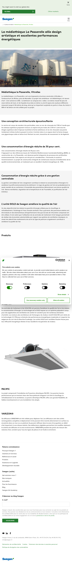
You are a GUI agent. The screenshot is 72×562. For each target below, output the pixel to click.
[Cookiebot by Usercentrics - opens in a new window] (57, 260)
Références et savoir (9, 457)
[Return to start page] (8, 19)
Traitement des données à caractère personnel (43, 544)
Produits (5, 459)
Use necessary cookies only (36, 300)
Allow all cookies (58, 300)
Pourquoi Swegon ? (9, 451)
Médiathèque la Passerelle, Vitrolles (24, 24)
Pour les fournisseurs (9, 484)
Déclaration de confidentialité (11, 544)
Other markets (53, 11)
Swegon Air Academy (9, 490)
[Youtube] (3, 534)
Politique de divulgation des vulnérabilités (15, 547)
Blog (3, 487)
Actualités (5, 481)
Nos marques (7, 478)
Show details (62, 294)
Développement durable (10, 465)
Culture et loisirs (9, 24)
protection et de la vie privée (45, 515)
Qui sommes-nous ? (9, 475)
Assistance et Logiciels (10, 462)
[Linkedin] (7, 534)
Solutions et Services (9, 454)
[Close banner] (69, 260)
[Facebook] (10, 534)
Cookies (24, 544)
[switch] (27, 287)
